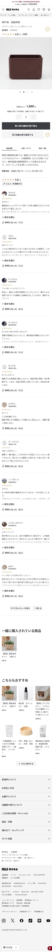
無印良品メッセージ (31, 900)
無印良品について (8, 903)
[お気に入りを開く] (38, 8)
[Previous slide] (20, 92)
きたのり (12, 192)
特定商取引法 (38, 911)
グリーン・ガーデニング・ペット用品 (15, 855)
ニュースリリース (8, 900)
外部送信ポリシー (26, 911)
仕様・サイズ (26, 148)
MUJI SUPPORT (39, 875)
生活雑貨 (14, 852)
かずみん (12, 403)
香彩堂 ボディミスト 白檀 (26, 704)
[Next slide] (32, 92)
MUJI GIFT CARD (37, 892)
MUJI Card (25, 892)
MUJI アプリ (6, 892)
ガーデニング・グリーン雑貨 (28, 15)
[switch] (47, 29)
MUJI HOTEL (18, 886)
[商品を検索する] (28, 8)
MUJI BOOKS (6, 886)
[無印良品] (10, 869)
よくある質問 (15, 878)
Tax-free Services (21, 894)
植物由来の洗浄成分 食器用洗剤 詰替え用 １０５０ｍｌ (42, 745)
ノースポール (13, 479)
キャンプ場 (31, 883)
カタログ (16, 892)
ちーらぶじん (13, 441)
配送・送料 (42, 148)
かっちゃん (12, 279)
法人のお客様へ (7, 894)
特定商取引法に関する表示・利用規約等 (15, 906)
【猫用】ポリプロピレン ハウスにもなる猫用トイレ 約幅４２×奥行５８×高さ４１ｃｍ (42, 709)
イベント (13, 875)
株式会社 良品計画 (23, 903)
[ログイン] (33, 8)
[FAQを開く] (44, 8)
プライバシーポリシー (9, 911)
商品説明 (9, 148)
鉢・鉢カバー (45, 15)
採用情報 (19, 900)
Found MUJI (42, 883)
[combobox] (11, 947)
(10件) (24, 34)
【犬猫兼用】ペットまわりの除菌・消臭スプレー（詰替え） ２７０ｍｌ (9, 747)
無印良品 (5, 852)
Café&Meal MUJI (19, 883)
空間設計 (5, 878)
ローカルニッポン (25, 875)
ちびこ (11, 236)
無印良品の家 (6, 883)
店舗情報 (5, 875)
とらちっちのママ (15, 522)
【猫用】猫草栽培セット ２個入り (9, 655)
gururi (10, 566)
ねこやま (12, 365)
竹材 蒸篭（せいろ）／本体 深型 (26, 742)
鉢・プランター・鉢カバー (11, 861)
